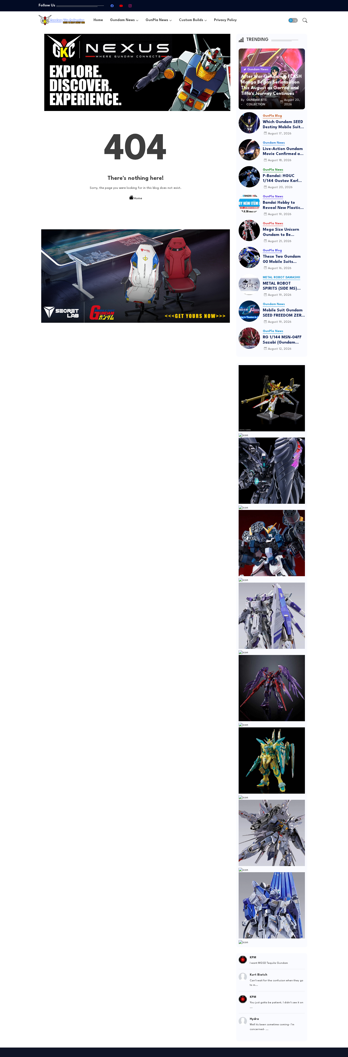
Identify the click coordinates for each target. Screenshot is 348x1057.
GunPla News (157, 20)
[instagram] (130, 5)
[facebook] (112, 5)
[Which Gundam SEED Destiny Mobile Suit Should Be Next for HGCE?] (249, 122)
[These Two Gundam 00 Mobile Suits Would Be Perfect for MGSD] (249, 257)
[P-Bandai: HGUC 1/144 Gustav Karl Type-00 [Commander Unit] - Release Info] (249, 176)
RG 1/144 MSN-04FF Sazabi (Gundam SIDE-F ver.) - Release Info (284, 340)
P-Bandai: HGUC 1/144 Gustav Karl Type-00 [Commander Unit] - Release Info (282, 179)
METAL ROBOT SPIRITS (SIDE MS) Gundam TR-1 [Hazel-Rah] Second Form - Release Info (283, 286)
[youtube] (121, 5)
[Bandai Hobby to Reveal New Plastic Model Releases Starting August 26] (249, 203)
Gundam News (122, 20)
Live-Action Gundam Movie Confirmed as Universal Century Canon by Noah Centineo (283, 152)
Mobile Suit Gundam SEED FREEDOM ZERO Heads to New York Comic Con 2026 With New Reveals (284, 313)
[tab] (98, 20)
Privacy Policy (225, 20)
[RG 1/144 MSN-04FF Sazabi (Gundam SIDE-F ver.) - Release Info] (249, 338)
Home (98, 20)
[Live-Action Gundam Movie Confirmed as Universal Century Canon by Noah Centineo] (249, 149)
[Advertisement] (135, 362)
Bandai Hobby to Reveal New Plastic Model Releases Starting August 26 (282, 205)
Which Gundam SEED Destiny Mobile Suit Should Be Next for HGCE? (283, 125)
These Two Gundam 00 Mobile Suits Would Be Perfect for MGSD (283, 259)
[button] (293, 20)
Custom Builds (191, 20)
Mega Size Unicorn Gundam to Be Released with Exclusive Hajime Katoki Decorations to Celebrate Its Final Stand (284, 232)
